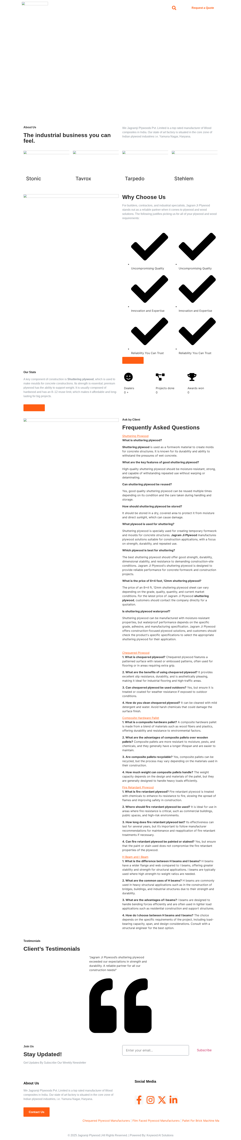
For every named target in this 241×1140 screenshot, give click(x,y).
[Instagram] (150, 1100)
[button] (174, 8)
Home (76, 8)
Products (109, 8)
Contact (142, 8)
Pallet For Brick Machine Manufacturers (192, 1120)
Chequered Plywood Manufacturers (90, 1120)
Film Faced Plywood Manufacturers (140, 1120)
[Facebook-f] (139, 1100)
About (91, 8)
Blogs (126, 8)
